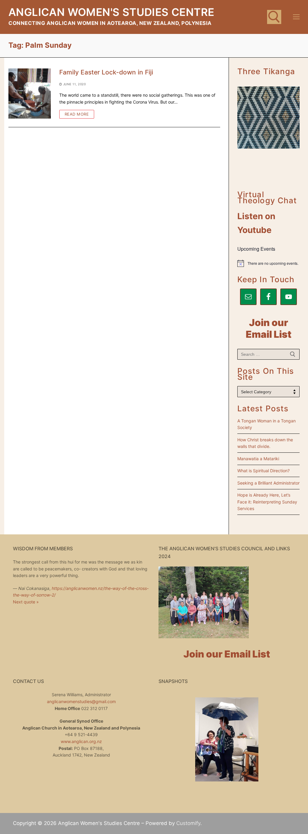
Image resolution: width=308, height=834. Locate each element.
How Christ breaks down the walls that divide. (265, 443)
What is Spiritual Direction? (263, 470)
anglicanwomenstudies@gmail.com (81, 701)
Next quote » (26, 601)
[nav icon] (296, 16)
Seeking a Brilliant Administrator (268, 482)
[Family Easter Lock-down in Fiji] (29, 93)
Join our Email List (268, 328)
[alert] (268, 263)
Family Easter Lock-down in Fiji (106, 72)
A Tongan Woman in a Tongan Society (266, 424)
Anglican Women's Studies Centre (111, 12)
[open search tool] (274, 17)
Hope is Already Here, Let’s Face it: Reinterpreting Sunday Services (267, 501)
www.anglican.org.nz (81, 741)
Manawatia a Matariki (258, 458)
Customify (188, 823)
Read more (77, 114)
